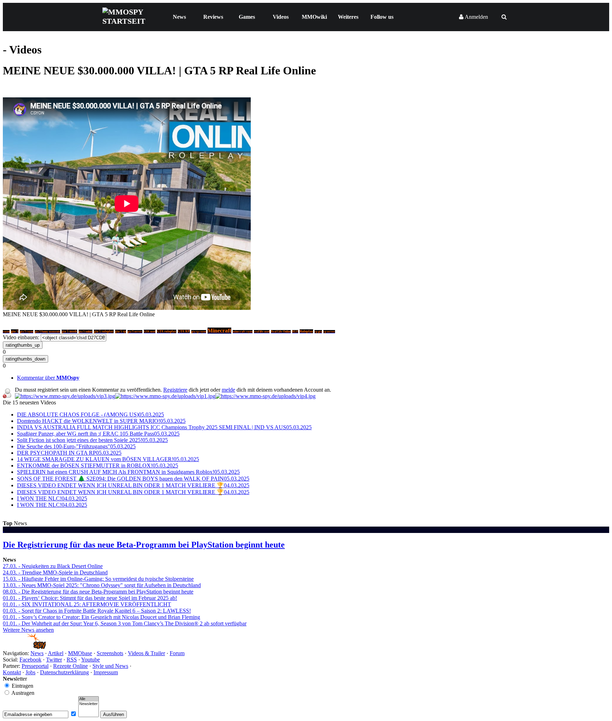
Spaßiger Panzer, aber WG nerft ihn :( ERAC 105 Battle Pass (98, 434)
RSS (72, 660)
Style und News (110, 666)
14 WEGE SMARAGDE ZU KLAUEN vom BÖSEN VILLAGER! (108, 459)
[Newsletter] (88, 704)
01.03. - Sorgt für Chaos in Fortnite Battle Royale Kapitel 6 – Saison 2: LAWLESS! (97, 611)
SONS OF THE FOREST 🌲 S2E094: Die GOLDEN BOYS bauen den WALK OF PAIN (133, 479)
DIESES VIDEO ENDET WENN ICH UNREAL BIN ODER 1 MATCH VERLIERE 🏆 (133, 485)
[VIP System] (165, 396)
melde (228, 390)
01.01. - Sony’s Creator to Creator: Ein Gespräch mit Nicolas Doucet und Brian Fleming (101, 617)
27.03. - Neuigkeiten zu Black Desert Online (53, 566)
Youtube (90, 660)
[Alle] (88, 699)
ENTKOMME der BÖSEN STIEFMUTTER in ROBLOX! (97, 465)
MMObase (80, 653)
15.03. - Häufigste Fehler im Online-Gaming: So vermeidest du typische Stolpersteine (98, 579)
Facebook (30, 660)
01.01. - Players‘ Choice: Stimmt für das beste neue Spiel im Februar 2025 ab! (90, 598)
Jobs (30, 672)
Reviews (213, 17)
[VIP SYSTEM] (65, 396)
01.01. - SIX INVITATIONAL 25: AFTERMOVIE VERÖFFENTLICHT (87, 604)
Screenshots (110, 653)
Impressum (106, 672)
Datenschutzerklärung (64, 672)
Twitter (54, 660)
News (179, 17)
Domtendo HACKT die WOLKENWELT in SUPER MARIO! (101, 421)
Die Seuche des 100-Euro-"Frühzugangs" (76, 446)
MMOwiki (314, 17)
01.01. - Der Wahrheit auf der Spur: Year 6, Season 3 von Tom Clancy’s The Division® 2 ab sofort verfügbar (124, 623)
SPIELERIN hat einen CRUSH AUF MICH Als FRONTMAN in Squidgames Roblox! (128, 472)
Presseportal (35, 666)
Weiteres (348, 17)
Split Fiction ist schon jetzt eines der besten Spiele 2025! (92, 440)
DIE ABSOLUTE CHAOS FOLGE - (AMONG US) (90, 414)
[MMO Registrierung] (265, 396)
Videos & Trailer (146, 653)
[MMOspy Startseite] (24, 647)
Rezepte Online (70, 666)
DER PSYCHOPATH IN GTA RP (69, 453)
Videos (281, 17)
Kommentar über (48, 378)
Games (247, 17)
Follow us (381, 17)
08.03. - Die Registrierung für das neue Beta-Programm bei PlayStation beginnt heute (98, 592)
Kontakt (12, 672)
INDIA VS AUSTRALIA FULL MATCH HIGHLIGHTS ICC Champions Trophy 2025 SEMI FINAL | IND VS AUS (164, 427)
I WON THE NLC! (52, 498)
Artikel (55, 653)
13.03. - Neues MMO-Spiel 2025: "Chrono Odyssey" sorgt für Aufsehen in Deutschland (102, 585)
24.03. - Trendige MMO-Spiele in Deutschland (55, 572)
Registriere (175, 390)
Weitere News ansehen (28, 630)
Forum (177, 653)
